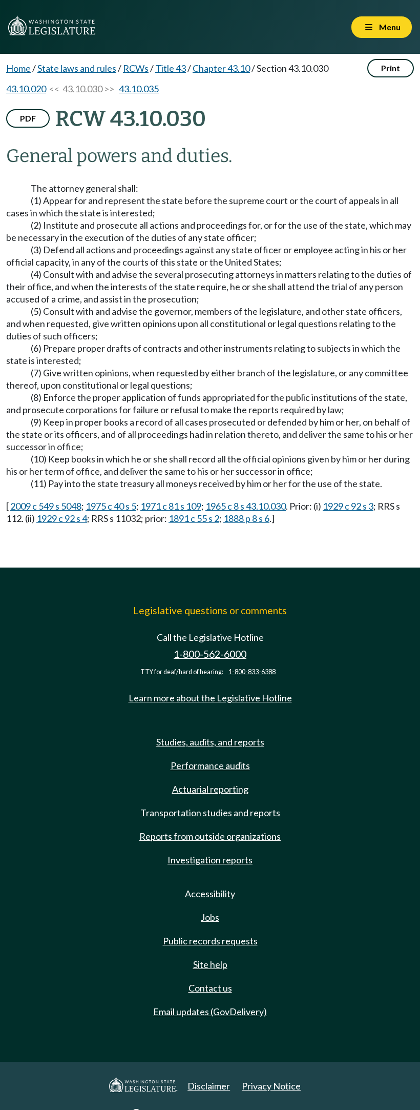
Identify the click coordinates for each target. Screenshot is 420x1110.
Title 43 (170, 68)
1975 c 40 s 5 (111, 506)
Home (18, 68)
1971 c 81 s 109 (170, 506)
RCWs (136, 68)
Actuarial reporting (210, 789)
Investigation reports (210, 859)
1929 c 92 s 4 (61, 518)
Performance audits (210, 765)
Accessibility (210, 893)
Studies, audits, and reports (210, 742)
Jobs (210, 917)
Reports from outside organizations (210, 836)
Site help (210, 964)
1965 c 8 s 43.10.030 (245, 506)
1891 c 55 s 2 (194, 518)
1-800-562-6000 (210, 654)
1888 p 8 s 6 (246, 518)
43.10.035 (139, 88)
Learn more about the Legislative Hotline (210, 697)
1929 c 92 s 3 (348, 506)
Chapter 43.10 (221, 68)
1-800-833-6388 (252, 672)
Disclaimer (208, 1086)
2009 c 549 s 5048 (45, 506)
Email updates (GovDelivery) (210, 1011)
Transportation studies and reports (210, 812)
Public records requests (210, 940)
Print (390, 68)
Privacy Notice (271, 1086)
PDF (28, 118)
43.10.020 (26, 88)
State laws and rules (76, 68)
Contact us (210, 988)
